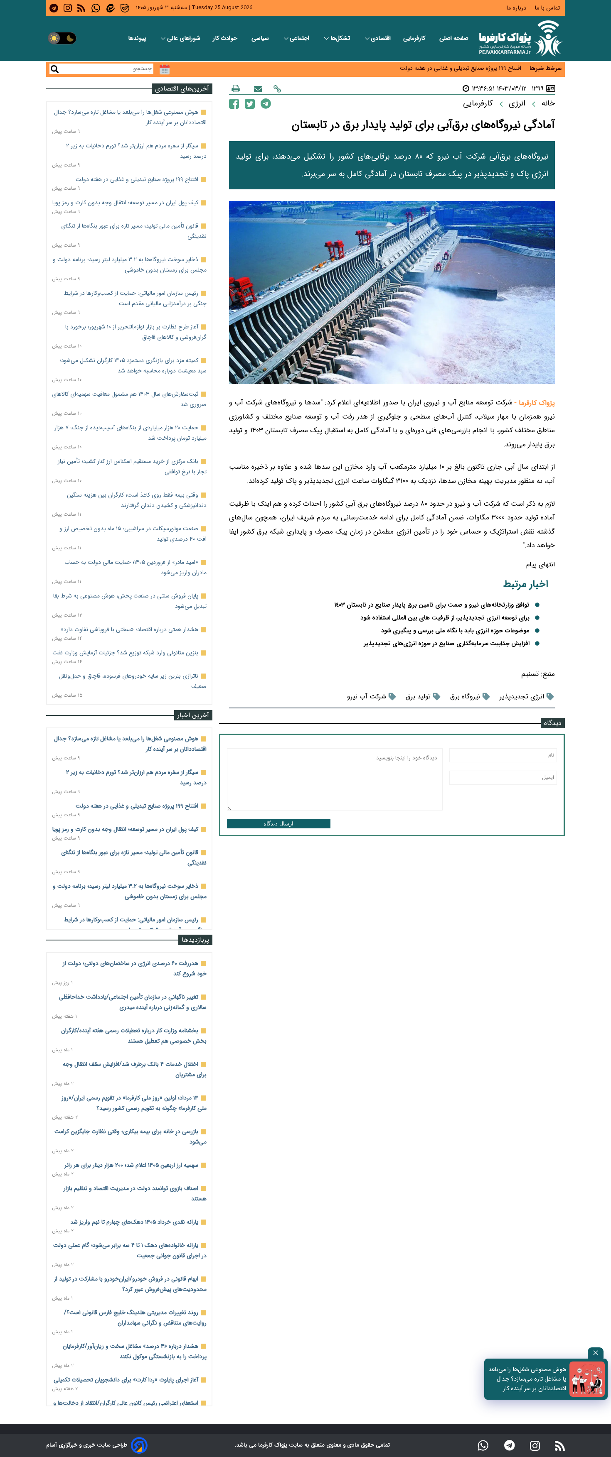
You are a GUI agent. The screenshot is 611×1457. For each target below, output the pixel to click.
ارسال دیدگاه (278, 823)
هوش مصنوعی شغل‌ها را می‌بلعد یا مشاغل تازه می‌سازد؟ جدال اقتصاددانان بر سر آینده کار (527, 1379)
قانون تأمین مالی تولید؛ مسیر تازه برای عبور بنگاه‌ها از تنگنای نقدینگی (442, 72)
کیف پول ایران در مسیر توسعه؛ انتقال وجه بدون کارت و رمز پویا (125, 202)
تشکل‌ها (341, 38)
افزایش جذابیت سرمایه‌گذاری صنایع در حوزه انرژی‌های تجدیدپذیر (447, 644)
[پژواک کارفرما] (519, 38)
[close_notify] (596, 1353)
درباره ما (517, 8)
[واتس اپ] (483, 1445)
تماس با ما (548, 8)
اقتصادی (381, 38)
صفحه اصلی (453, 38)
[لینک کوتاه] (277, 88)
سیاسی (261, 38)
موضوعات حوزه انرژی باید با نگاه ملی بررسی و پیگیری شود (455, 631)
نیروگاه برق (465, 696)
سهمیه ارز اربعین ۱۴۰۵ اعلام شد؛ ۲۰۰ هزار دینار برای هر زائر (131, 1165)
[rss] (81, 7)
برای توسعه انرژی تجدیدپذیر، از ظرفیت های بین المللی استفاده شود (445, 618)
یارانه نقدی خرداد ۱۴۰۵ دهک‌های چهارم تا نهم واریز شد (134, 1222)
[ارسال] (258, 88)
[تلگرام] (266, 103)
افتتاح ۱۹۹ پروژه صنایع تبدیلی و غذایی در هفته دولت (137, 179)
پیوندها (138, 38)
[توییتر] (250, 103)
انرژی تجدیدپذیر (522, 696)
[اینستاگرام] (535, 1445)
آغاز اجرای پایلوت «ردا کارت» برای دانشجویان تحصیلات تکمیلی (126, 1379)
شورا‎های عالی (183, 38)
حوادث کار (226, 38)
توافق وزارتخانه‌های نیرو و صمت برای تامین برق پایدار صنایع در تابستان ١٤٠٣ (432, 605)
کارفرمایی (415, 38)
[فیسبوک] (234, 103)
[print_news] (235, 88)
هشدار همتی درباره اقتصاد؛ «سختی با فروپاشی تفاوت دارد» (129, 629)
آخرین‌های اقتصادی (182, 88)
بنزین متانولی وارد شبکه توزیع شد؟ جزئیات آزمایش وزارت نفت (125, 652)
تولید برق (418, 696)
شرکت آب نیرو (366, 696)
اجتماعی (300, 38)
